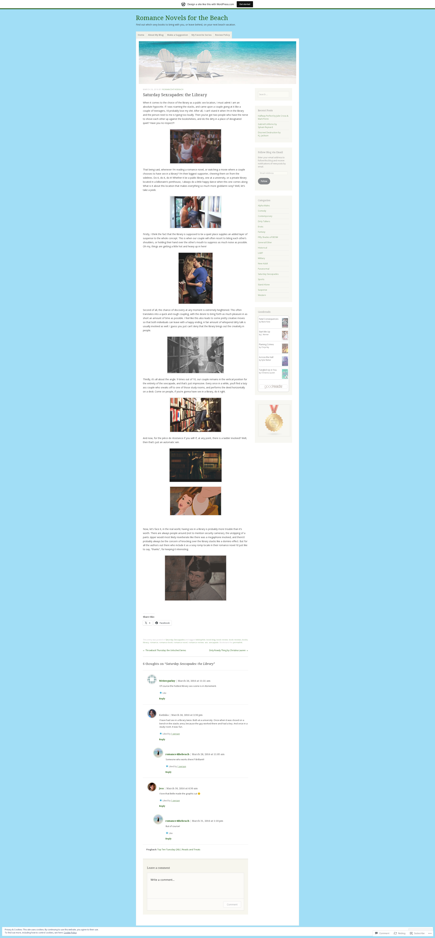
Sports (261, 279)
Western (262, 295)
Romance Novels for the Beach (182, 18)
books (245, 639)
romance (154, 642)
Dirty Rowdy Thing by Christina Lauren (228, 650)
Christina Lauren (268, 373)
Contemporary (265, 216)
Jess (161, 788)
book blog (210, 639)
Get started (244, 4)
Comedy (262, 210)
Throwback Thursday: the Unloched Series (164, 650)
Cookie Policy (70, 932)
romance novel (181, 642)
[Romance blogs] (274, 436)
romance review (196, 642)
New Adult (263, 263)
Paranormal (263, 268)
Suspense (262, 289)
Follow (264, 181)
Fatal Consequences (268, 318)
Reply (162, 699)
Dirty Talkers (264, 221)
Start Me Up (264, 331)
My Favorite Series (202, 34)
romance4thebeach (173, 89)
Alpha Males (264, 205)
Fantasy (261, 231)
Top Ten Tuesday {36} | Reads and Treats (178, 849)
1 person (175, 733)
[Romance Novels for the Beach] (217, 62)
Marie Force (265, 322)
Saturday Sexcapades (175, 639)
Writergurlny (167, 680)
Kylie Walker (266, 360)
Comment (232, 904)
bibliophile (200, 639)
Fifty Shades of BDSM (268, 237)
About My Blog (156, 34)
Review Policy (222, 34)
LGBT (260, 253)
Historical (262, 247)
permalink (237, 642)
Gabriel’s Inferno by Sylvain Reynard (267, 126)
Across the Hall (266, 357)
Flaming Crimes (266, 344)
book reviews (235, 639)
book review (222, 639)
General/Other (265, 242)
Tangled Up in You (268, 369)
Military (261, 258)
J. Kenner (265, 334)
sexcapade (214, 642)
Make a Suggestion (177, 34)
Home (141, 34)
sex (206, 642)
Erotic (260, 226)
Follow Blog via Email (270, 152)
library (146, 642)
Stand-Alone (264, 284)
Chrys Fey (265, 347)
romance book (166, 642)
